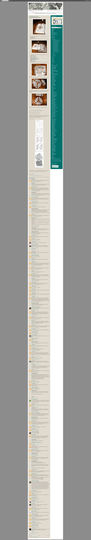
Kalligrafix (53, 91)
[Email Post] (37, 175)
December (54, 39)
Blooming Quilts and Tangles (55, 71)
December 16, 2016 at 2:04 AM (35, 510)
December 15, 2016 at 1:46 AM (35, 386)
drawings (35, 55)
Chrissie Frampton (33, 197)
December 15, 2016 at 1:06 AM (35, 372)
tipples (37, 58)
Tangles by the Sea (54, 138)
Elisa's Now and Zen (54, 80)
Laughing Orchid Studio (54, 95)
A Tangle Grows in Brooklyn (55, 65)
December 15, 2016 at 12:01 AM (35, 356)
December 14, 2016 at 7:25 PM (35, 292)
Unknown (32, 179)
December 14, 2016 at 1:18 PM (35, 182)
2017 (53, 37)
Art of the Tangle (53, 66)
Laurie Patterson (33, 514)
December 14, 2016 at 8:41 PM (35, 319)
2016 (53, 38)
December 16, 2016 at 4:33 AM (35, 513)
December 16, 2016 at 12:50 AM (35, 499)
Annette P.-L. (33, 511)
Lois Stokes (32, 248)
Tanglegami (53, 137)
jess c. (32, 380)
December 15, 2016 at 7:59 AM (35, 420)
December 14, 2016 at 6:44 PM (35, 285)
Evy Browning (33, 399)
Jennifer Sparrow (33, 449)
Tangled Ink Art (53, 132)
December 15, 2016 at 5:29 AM (35, 403)
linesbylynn (33, 282)
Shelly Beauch (53, 117)
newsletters (54, 12)
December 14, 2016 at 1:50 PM (35, 196)
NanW (32, 357)
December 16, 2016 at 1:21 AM (35, 506)
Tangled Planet (53, 134)
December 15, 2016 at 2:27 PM (35, 448)
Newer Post (30, 535)
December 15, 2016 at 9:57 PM (35, 496)
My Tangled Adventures (54, 106)
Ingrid (32, 493)
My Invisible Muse (54, 105)
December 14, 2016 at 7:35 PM (35, 306)
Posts (53, 165)
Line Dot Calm (53, 97)
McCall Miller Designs (54, 102)
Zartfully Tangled (53, 149)
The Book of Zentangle (54, 32)
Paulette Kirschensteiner (34, 412)
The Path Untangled (54, 141)
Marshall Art (53, 101)
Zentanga (53, 152)
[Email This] (38, 175)
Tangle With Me (53, 128)
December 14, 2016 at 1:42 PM (35, 186)
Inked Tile (53, 86)
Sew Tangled (53, 115)
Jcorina (52, 89)
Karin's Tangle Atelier (54, 92)
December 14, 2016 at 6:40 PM (35, 281)
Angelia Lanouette (33, 244)
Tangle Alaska (53, 121)
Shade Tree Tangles (54, 116)
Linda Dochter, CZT (33, 387)
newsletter (35, 170)
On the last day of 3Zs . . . (56, 41)
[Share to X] (40, 175)
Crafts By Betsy (53, 75)
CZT (45, 13)
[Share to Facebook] (41, 175)
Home (39, 535)
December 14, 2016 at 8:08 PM (35, 315)
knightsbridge (36, 57)
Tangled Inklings (53, 133)
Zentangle (53, 157)
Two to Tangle (53, 147)
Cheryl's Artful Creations (54, 74)
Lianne (32, 351)
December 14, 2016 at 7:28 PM (35, 302)
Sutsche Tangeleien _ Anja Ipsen (35, 442)
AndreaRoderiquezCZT (34, 255)
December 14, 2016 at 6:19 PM (35, 277)
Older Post (48, 535)
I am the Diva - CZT (54, 85)
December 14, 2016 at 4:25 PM (35, 254)
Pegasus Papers (53, 110)
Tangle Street (53, 127)
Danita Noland (33, 497)
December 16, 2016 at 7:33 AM (35, 517)
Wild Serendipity (53, 148)
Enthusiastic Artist (54, 81)
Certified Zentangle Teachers (55, 34)
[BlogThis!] (39, 175)
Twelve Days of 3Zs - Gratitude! (56, 40)
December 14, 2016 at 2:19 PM (35, 217)
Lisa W (32, 214)
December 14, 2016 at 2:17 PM (35, 213)
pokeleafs (33, 56)
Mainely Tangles (53, 100)
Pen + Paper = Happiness (54, 111)
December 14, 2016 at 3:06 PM (35, 234)
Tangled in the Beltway (54, 131)
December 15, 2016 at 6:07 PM (35, 455)
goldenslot (32, 530)
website (48, 12)
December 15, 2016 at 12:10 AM (35, 359)
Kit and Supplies (53, 33)
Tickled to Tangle (53, 142)
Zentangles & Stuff (54, 154)
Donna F (32, 507)
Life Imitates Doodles (54, 96)
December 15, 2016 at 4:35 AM (35, 398)
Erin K (32, 503)
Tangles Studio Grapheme (54, 139)
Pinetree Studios (53, 113)
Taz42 (32, 369)
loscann (32, 445)
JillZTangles (53, 90)
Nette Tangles (53, 107)
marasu (33, 59)
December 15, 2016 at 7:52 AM (35, 416)
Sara (32, 360)
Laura (32, 320)
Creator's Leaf (53, 76)
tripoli (34, 61)
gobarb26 (32, 500)
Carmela (32, 241)
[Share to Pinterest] (42, 175)
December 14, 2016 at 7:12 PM (35, 288)
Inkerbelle (53, 87)
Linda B (32, 238)
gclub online (32, 531)
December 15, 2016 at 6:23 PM (35, 460)
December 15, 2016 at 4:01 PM (35, 452)
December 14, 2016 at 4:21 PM (35, 250)
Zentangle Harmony (54, 153)
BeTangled (53, 69)
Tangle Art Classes (54, 122)
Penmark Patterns (54, 112)
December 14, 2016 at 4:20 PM (35, 247)
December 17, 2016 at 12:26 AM (35, 527)
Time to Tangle (53, 144)
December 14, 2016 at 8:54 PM (35, 324)
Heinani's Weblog (53, 84)
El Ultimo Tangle (53, 79)
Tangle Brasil (53, 123)
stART (52, 118)
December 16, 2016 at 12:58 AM (35, 502)
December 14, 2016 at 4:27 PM (35, 257)
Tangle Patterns (53, 126)
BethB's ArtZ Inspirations (54, 70)
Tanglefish (53, 136)
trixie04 (32, 258)
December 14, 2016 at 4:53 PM (35, 261)
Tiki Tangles (53, 143)
